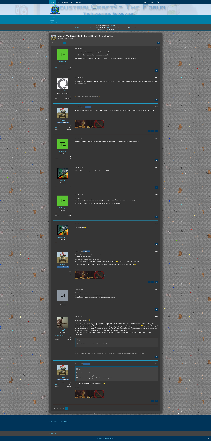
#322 (156, 77)
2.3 (84, 27)
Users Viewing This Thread (58, 421)
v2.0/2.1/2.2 (78, 27)
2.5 (87, 27)
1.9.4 (122, 27)
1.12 (134, 27)
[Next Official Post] (152, 131)
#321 (156, 48)
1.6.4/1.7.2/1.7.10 (111, 27)
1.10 (126, 27)
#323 (156, 107)
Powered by (105, 438)
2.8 (96, 27)
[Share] (158, 43)
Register (152, 2)
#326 (156, 195)
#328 (156, 251)
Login (146, 2)
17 (64, 43)
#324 (156, 138)
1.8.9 (118, 27)
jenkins (112, 25)
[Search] (159, 2)
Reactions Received (59, 125)
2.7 (93, 27)
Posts (56, 67)
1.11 (130, 27)
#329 (156, 289)
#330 (156, 316)
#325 (156, 167)
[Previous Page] (52, 43)
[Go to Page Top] (208, 438)
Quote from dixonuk (84, 369)
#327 (156, 224)
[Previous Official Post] (149, 131)
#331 (156, 364)
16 (61, 43)
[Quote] (156, 70)
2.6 (90, 27)
